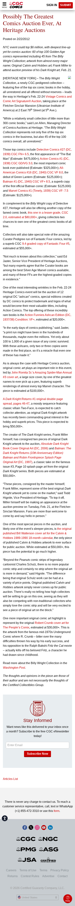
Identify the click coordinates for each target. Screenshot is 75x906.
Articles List (10, 778)
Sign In (51, 5)
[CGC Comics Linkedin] (50, 828)
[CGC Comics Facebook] (24, 828)
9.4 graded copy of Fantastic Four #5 (45, 243)
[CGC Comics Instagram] (37, 828)
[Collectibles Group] (48, 860)
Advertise (48, 876)
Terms (43, 870)
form (56, 810)
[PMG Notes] (26, 849)
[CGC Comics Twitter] (31, 828)
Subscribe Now (37, 753)
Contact (63, 876)
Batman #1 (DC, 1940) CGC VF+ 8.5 (26, 181)
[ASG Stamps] (49, 849)
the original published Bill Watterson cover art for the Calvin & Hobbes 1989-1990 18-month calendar (37, 533)
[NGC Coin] (48, 839)
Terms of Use (27, 870)
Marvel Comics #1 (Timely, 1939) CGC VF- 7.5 (38, 190)
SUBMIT (65, 5)
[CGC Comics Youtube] (43, 828)
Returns (12, 876)
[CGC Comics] (26, 839)
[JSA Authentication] (27, 860)
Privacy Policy (59, 870)
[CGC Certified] (16, 5)
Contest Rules (30, 876)
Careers (11, 870)
